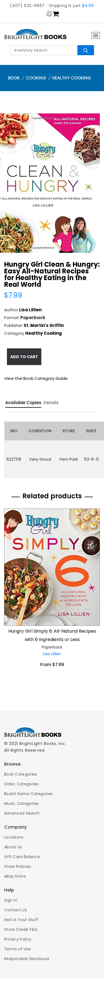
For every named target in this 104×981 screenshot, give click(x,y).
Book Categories (20, 774)
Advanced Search (22, 813)
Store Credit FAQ (21, 929)
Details (51, 402)
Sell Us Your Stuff (21, 919)
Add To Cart (24, 357)
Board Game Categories (28, 794)
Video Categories (21, 784)
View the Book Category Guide (36, 378)
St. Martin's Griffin (44, 325)
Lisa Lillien (30, 310)
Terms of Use (17, 949)
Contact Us (15, 910)
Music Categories (21, 803)
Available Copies (23, 402)
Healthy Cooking (71, 78)
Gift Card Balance (22, 856)
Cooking (36, 78)
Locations (14, 837)
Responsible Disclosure (27, 958)
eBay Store (15, 876)
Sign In (10, 900)
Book (14, 78)
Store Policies (17, 866)
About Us (13, 847)
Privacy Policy (17, 939)
